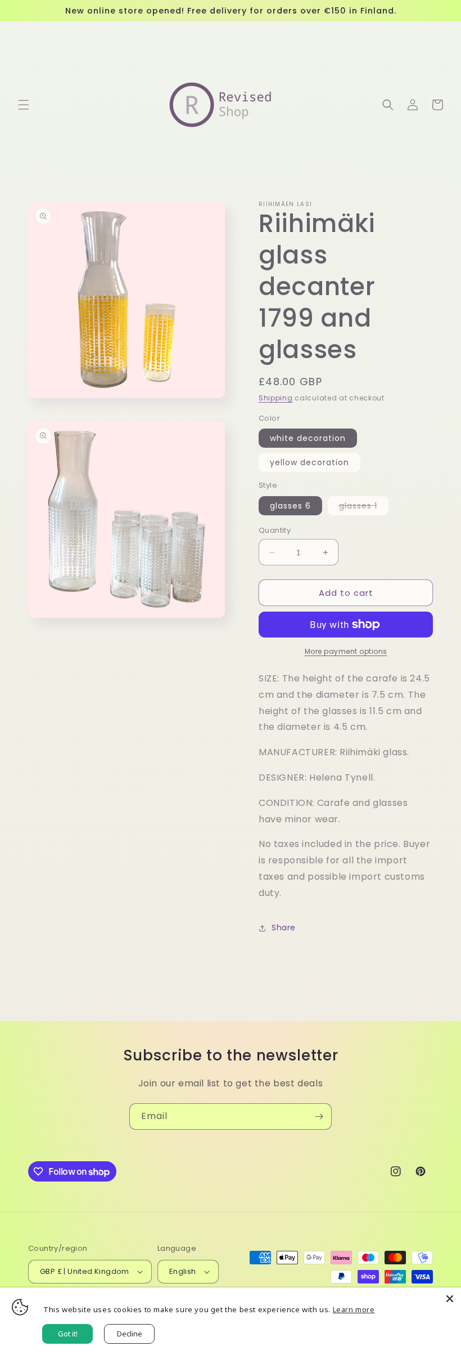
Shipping (276, 398)
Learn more (354, 1309)
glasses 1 (363, 507)
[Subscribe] (318, 1116)
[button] (23, 104)
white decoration (308, 438)
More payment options (346, 651)
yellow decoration (309, 462)
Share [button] (284, 927)
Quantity (275, 530)
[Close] (449, 1298)
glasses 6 (290, 505)
